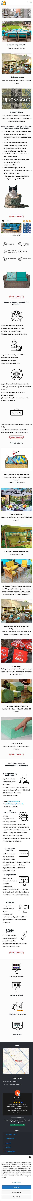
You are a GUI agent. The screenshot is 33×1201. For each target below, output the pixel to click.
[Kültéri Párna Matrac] (16, 1073)
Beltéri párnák (10, 1139)
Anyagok (8, 1143)
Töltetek (8, 1147)
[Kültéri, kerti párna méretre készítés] (3, 2)
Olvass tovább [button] (17, 1113)
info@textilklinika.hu (13, 801)
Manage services (16, 1182)
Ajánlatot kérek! (16, 216)
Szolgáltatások (10, 1151)
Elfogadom (16, 1187)
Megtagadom (16, 1192)
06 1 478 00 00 (13, 807)
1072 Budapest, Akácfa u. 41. (15, 804)
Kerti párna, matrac (11, 1134)
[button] (30, 1157)
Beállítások (16, 1197)
